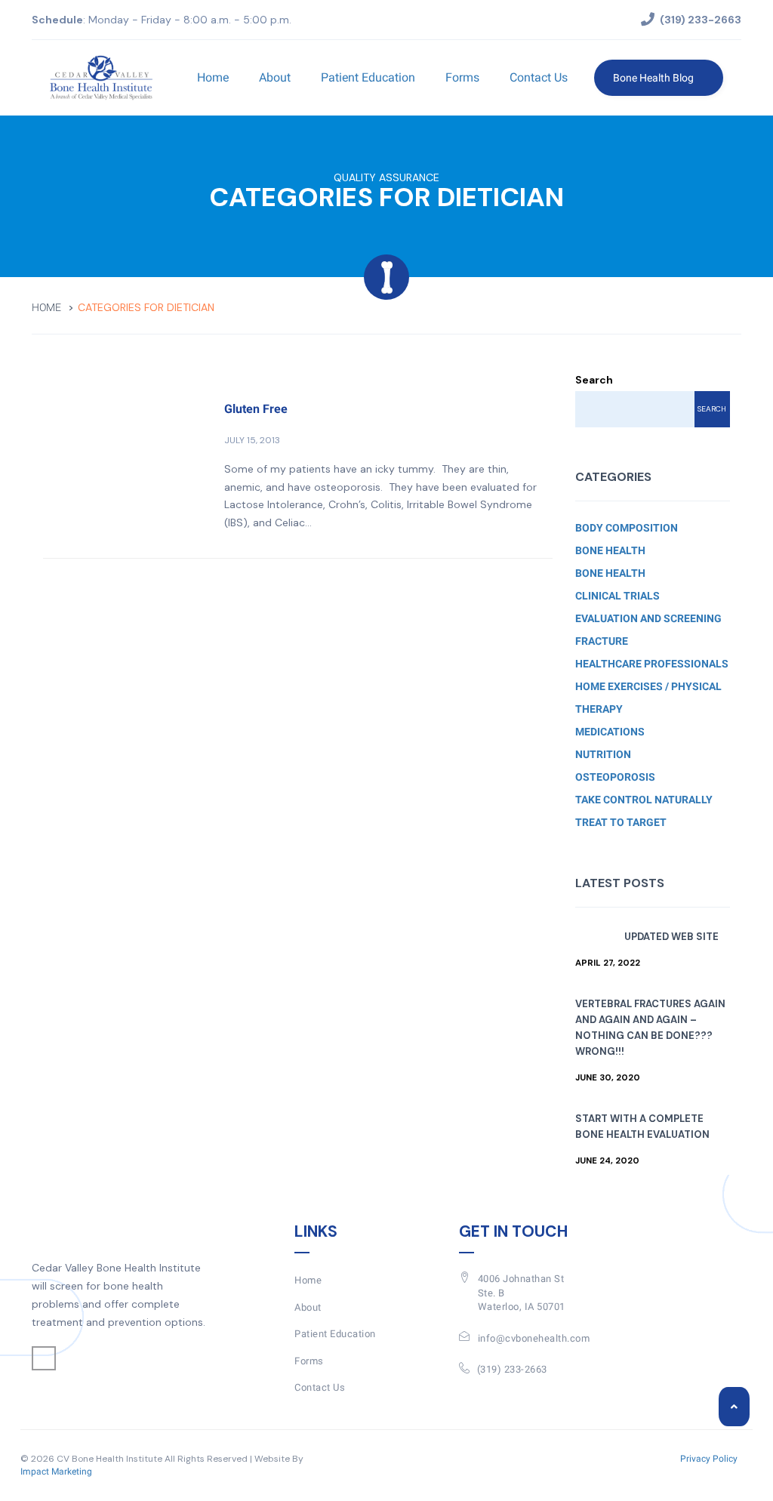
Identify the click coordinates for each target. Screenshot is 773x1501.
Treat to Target (621, 822)
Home (213, 77)
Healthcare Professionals (651, 664)
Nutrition (603, 754)
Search (594, 380)
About (275, 77)
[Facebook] (44, 1358)
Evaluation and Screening (648, 618)
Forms (462, 77)
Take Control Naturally (644, 800)
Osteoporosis (615, 777)
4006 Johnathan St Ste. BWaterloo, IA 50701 (521, 1292)
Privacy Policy (709, 1458)
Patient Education (368, 77)
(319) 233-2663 (512, 1369)
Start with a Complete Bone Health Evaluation (642, 1126)
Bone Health (610, 550)
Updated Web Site (671, 936)
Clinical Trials (617, 596)
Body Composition (626, 528)
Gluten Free (256, 408)
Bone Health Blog (654, 78)
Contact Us (539, 77)
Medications (610, 732)
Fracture (601, 641)
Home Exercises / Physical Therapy (648, 697)
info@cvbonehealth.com (534, 1338)
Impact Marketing (56, 1471)
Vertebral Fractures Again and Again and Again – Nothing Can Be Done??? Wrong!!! (650, 1027)
